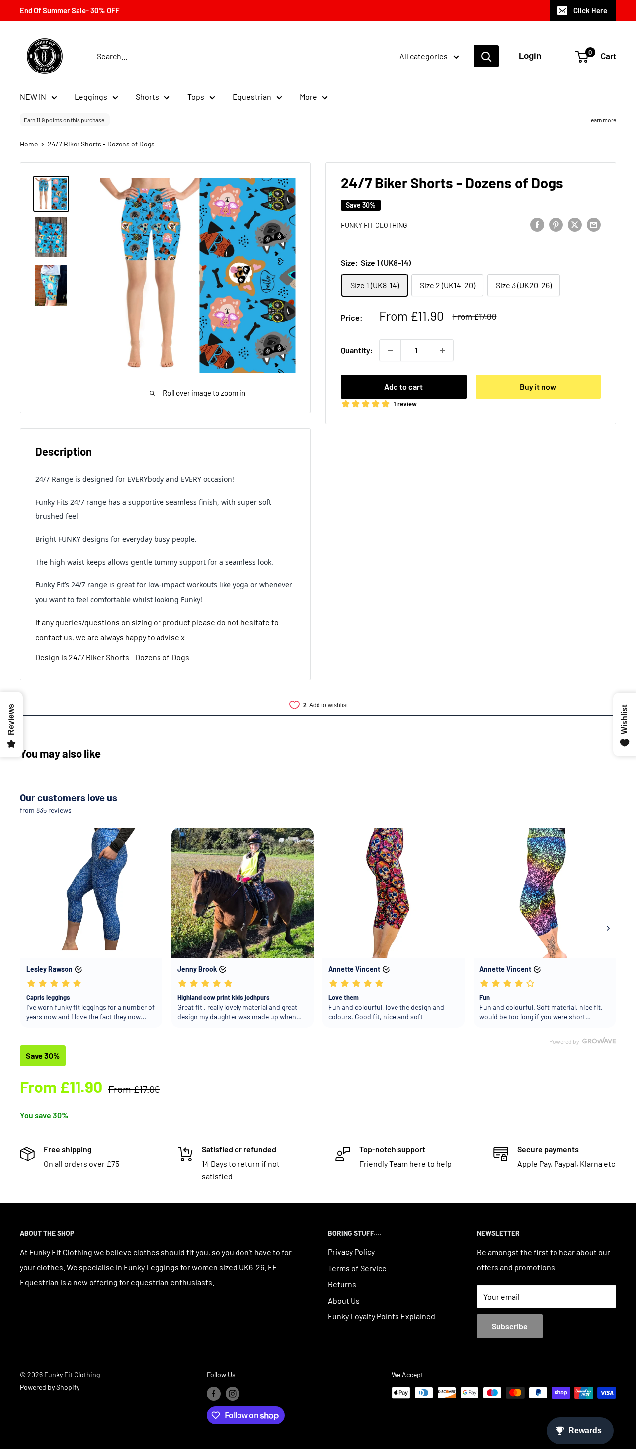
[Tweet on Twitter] (575, 224)
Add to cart (403, 386)
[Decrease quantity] (390, 350)
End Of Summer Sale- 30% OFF (69, 10)
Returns (342, 1284)
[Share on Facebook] (537, 224)
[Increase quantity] (442, 350)
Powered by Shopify (50, 1387)
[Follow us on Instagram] (232, 1394)
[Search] (486, 56)
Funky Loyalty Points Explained (381, 1316)
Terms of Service (357, 1268)
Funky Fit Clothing (374, 225)
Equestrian (252, 96)
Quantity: (357, 350)
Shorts (147, 96)
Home (29, 144)
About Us (344, 1300)
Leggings (91, 96)
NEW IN (33, 96)
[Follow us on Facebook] (214, 1394)
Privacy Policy (351, 1251)
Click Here (590, 10)
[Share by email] (594, 224)
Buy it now (538, 386)
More (308, 96)
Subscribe (510, 1326)
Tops (195, 96)
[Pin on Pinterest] (556, 224)
